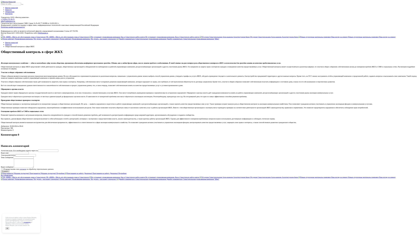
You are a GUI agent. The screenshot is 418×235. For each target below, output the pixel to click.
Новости (8, 10)
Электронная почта (8, 155)
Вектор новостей (11, 8)
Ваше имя (4, 153)
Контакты (9, 14)
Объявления (9, 12)
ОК (7, 228)
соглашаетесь (27, 222)
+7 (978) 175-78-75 (7, 19)
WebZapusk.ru (43, 33)
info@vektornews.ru (8, 21)
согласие (23, 169)
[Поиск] (22, 4)
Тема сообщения (7, 157)
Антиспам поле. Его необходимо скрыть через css (19, 151)
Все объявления (7, 175)
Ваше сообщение (7, 167)
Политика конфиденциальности (13, 27)
